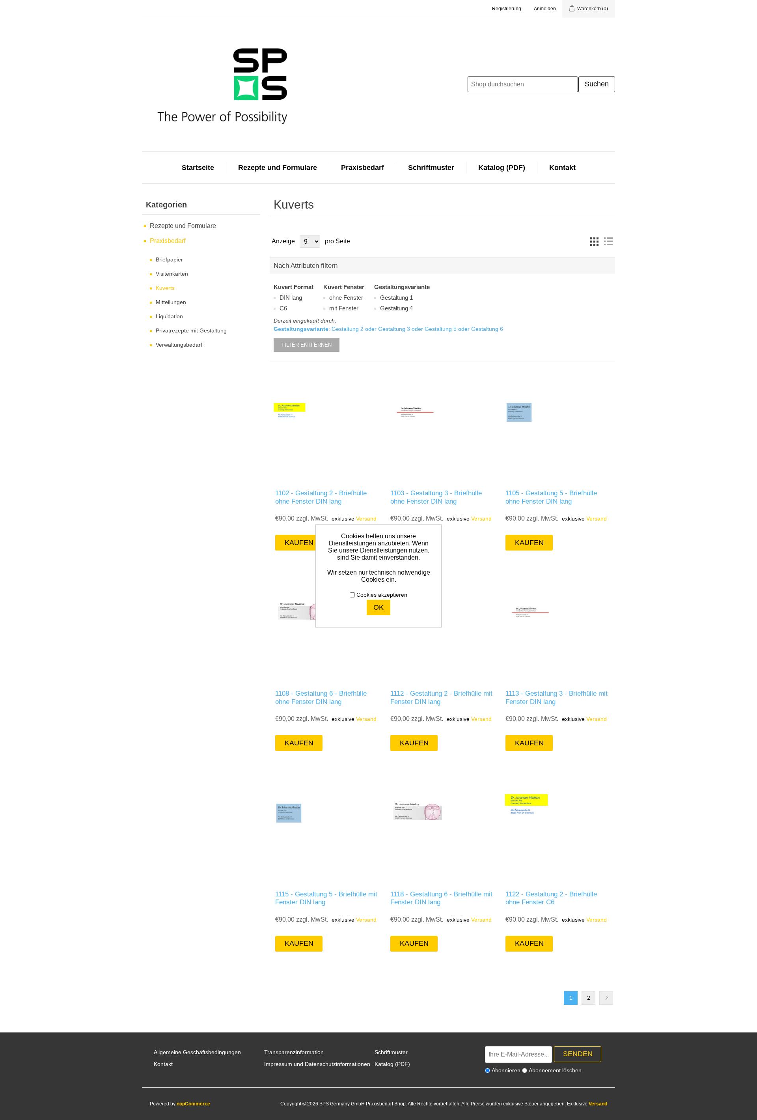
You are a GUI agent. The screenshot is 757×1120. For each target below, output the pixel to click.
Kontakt (562, 168)
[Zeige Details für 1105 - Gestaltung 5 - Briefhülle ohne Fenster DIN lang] (557, 426)
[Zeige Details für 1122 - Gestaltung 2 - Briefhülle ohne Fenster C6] (557, 826)
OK (378, 607)
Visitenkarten (172, 274)
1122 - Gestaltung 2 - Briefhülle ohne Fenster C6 (551, 898)
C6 (283, 308)
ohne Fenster (346, 297)
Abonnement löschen (555, 1070)
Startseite (198, 168)
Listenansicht (608, 241)
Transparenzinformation (294, 1052)
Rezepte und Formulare (277, 168)
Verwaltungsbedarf (179, 345)
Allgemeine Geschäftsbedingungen (197, 1052)
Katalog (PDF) (501, 168)
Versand (366, 518)
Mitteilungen (171, 302)
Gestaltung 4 (396, 308)
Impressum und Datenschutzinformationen (317, 1064)
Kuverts (165, 288)
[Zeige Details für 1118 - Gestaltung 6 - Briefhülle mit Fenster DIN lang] (442, 826)
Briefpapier (169, 259)
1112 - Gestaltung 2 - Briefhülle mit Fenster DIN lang (441, 697)
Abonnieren (506, 1070)
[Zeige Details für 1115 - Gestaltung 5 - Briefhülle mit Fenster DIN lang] (327, 826)
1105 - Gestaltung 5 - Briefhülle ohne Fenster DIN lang (551, 497)
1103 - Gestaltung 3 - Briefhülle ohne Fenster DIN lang (436, 497)
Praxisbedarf (362, 168)
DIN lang (291, 297)
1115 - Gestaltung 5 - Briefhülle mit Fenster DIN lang (326, 898)
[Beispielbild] (327, 426)
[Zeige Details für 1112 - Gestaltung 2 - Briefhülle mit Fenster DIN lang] (442, 626)
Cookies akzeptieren (381, 595)
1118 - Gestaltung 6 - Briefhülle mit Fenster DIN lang (441, 898)
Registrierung (506, 8)
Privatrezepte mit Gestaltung (191, 330)
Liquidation (169, 316)
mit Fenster (343, 308)
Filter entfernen (307, 345)
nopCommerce (193, 1104)
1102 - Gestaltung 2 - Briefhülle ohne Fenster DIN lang (321, 497)
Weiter (606, 998)
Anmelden (545, 8)
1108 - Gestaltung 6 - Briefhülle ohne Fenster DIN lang (321, 697)
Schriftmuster (431, 168)
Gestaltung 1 (396, 297)
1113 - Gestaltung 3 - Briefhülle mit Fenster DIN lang (556, 697)
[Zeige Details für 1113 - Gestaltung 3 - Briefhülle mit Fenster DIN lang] (557, 626)
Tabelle (594, 241)
